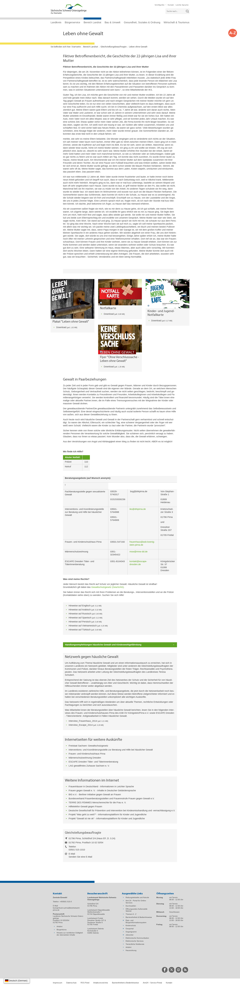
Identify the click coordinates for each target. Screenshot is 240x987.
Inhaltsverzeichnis (100, 983)
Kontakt (169, 983)
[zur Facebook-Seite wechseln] (165, 970)
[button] (160, 5)
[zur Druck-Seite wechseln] (178, 970)
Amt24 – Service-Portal (152, 983)
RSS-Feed (85, 983)
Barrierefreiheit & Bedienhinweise (125, 983)
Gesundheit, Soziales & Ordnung (142, 22)
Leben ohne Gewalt (138, 47)
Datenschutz (71, 983)
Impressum (57, 983)
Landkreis (56, 22)
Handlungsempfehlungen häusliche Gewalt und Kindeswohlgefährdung (103, 644)
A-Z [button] (232, 33)
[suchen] (187, 11)
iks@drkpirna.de (138, 509)
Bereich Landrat (92, 22)
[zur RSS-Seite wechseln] (185, 970)
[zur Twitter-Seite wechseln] (171, 970)
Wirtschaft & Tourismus (176, 22)
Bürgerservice (72, 22)
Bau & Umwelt (112, 22)
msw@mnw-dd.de (139, 551)
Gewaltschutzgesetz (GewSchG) (107, 587)
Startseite (76, 47)
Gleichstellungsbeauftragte (113, 47)
